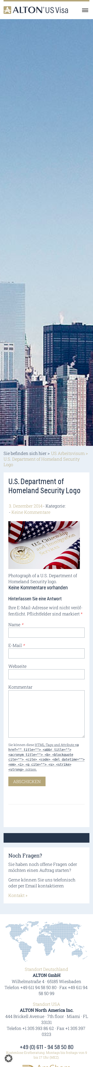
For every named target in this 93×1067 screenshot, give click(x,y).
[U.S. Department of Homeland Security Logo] (44, 544)
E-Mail (16, 645)
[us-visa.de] (36, 10)
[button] (8, 1058)
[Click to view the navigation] (85, 10)
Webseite (17, 666)
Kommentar (20, 687)
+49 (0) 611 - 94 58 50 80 (46, 1047)
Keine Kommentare (30, 512)
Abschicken (27, 781)
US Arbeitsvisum (68, 453)
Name (15, 624)
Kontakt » (17, 895)
